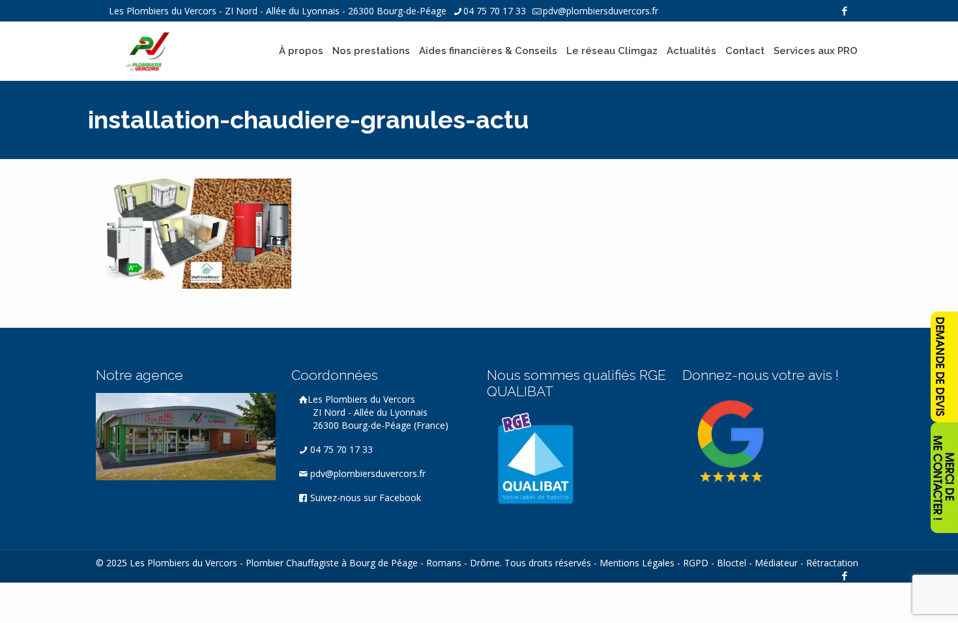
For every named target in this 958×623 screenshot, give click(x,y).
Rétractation (832, 563)
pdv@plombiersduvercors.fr (600, 11)
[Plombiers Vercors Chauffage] (148, 51)
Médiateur (776, 563)
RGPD (695, 563)
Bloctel (731, 563)
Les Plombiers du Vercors (378, 412)
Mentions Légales (637, 563)
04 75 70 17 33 (494, 11)
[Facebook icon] (844, 10)
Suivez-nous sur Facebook (364, 497)
